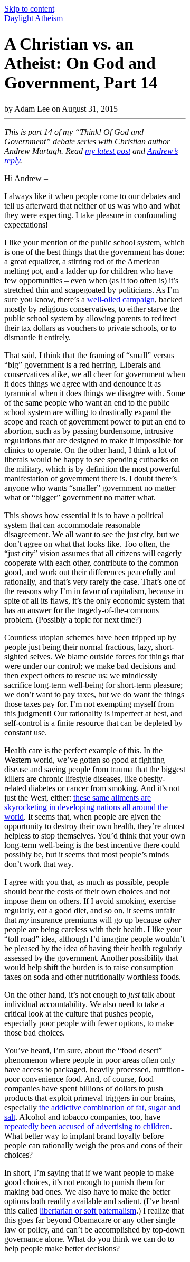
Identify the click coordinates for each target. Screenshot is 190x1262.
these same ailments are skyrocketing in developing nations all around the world (86, 807)
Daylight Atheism (33, 18)
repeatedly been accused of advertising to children (87, 1126)
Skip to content (29, 8)
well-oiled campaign (121, 299)
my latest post (107, 150)
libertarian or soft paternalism (88, 1210)
